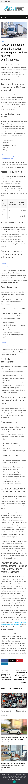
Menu (4, 17)
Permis (3, 41)
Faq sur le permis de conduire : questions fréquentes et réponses (13, 712)
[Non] (26, 778)
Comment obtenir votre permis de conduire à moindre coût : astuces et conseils (14, 738)
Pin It (20, 660)
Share (5, 660)
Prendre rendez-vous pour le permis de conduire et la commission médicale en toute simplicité (13, 765)
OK (14, 781)
